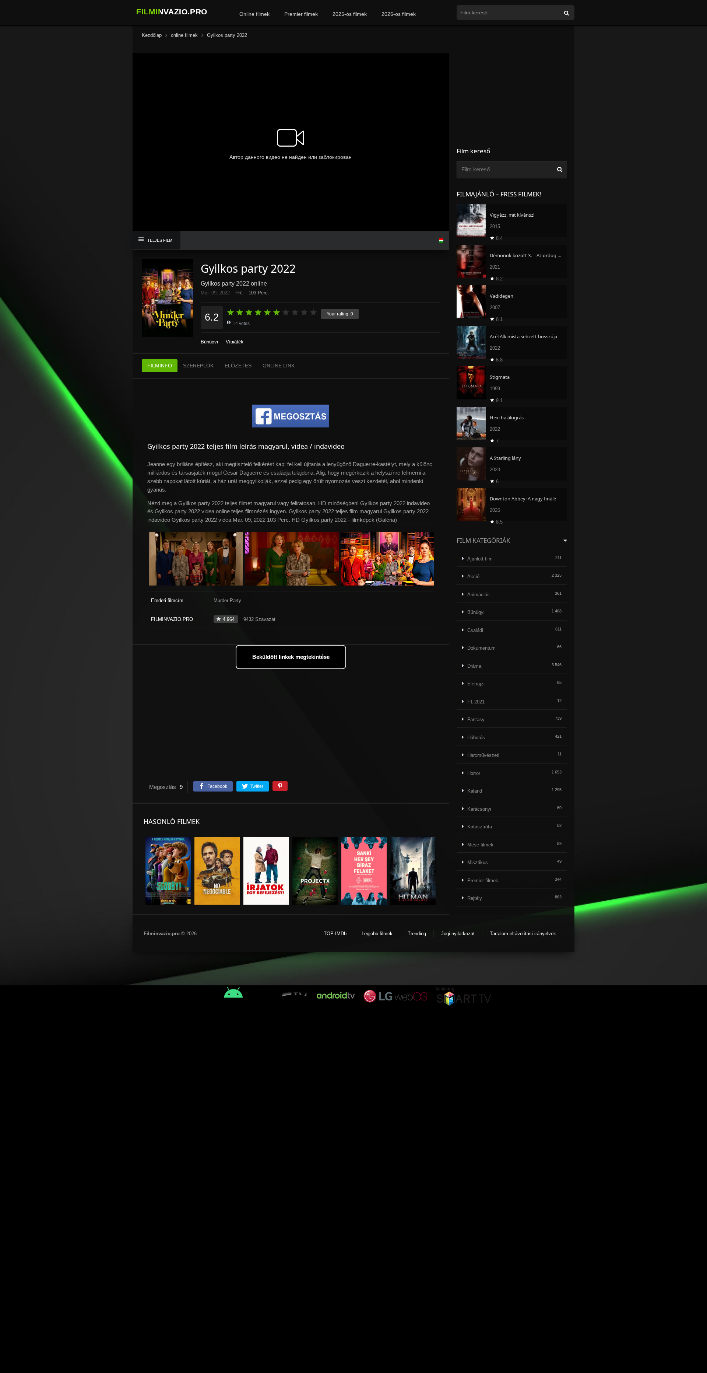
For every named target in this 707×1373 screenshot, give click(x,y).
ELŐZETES (238, 365)
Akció (473, 576)
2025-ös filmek (350, 14)
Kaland (474, 791)
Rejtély (474, 898)
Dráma (474, 666)
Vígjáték (234, 342)
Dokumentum (481, 648)
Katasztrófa (479, 826)
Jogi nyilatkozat (458, 933)
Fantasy (476, 719)
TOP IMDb (335, 933)
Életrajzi (476, 683)
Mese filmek (480, 845)
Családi (475, 630)
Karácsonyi (479, 809)
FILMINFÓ (159, 365)
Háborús (476, 737)
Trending (417, 933)
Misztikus (477, 862)
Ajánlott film (480, 559)
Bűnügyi (209, 342)
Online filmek (254, 14)
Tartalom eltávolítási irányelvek (523, 933)
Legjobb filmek (377, 933)
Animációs (478, 594)
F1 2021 (476, 702)
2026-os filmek (398, 14)
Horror (473, 773)
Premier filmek (301, 14)
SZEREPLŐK (198, 365)
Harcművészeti (483, 755)
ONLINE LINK (279, 365)
